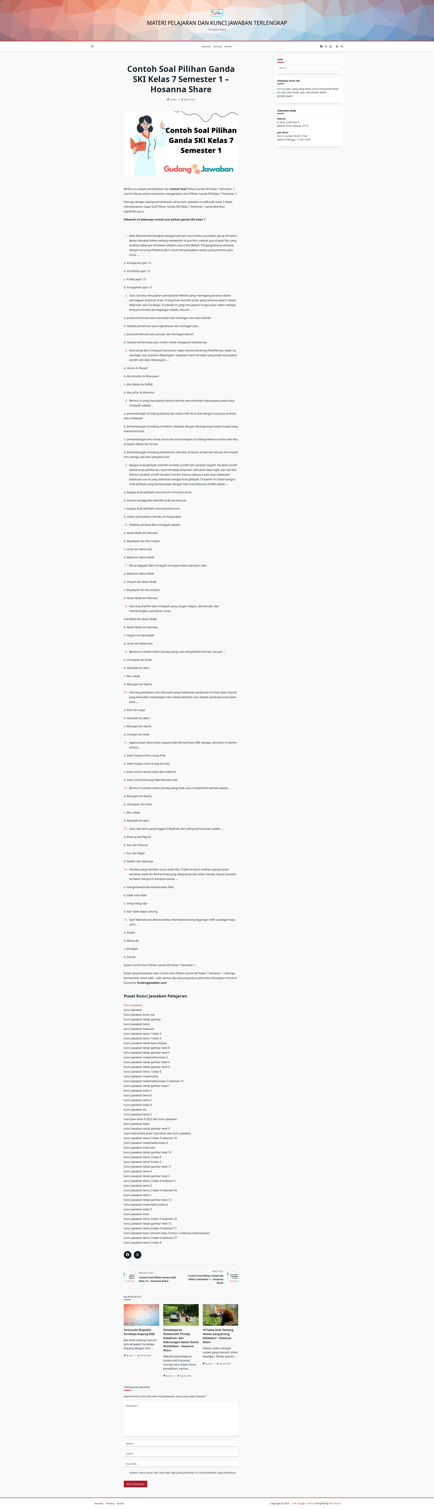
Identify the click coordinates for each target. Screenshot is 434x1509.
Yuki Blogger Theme (303, 1503)
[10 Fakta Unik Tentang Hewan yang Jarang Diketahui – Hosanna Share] (220, 1315)
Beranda (206, 46)
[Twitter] (326, 46)
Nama (130, 1443)
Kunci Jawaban (133, 1005)
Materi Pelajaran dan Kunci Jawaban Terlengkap (217, 22)
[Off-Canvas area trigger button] (92, 46)
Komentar (132, 1405)
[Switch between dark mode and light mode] (337, 46)
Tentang (217, 46)
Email (129, 1453)
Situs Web (131, 1463)
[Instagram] (331, 46)
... (152, 1348)
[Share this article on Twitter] (137, 1255)
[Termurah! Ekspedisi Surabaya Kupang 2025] (141, 1315)
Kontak (228, 46)
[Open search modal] (342, 46)
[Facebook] (321, 46)
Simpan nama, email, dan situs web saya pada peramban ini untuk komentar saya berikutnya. (182, 1472)
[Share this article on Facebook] (127, 1255)
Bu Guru (173, 99)
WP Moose (335, 1503)
